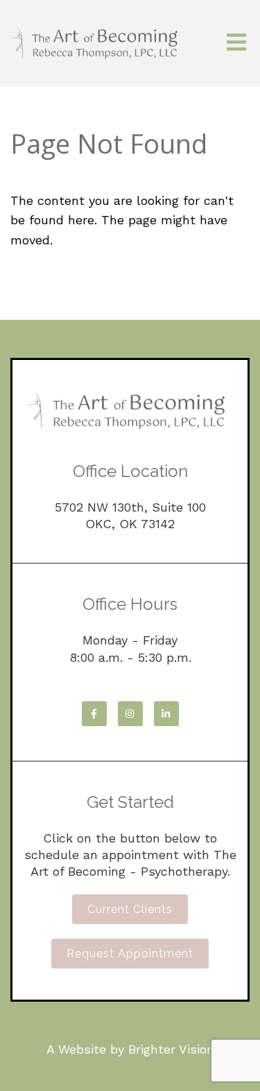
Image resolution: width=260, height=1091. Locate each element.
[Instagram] (130, 713)
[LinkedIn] (166, 713)
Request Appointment (130, 953)
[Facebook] (94, 713)
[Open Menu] (236, 43)
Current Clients (130, 909)
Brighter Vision (171, 1049)
